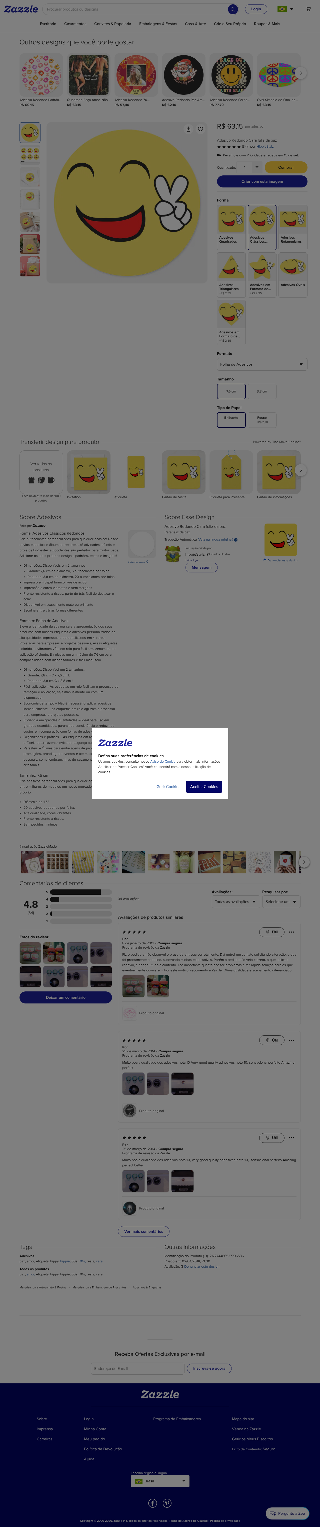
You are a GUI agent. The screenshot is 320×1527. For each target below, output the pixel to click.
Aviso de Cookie (163, 761)
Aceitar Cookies (204, 786)
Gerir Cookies (168, 786)
